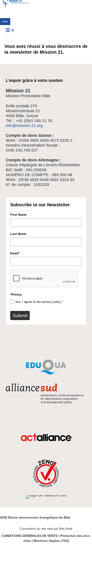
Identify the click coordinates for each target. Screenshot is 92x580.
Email (15, 253)
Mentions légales (46, 540)
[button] (5, 21)
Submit (20, 315)
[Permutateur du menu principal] (10, 30)
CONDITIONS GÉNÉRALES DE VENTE (30, 536)
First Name (18, 214)
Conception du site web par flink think (46, 528)
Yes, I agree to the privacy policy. (39, 302)
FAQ (65, 540)
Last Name (18, 234)
